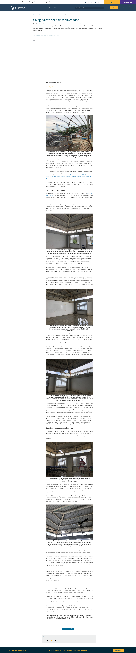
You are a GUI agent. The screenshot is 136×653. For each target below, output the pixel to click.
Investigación (55, 640)
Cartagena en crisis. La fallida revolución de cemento (46, 35)
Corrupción (47, 640)
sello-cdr (39, 14)
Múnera (64, 564)
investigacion (46, 14)
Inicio (34, 14)
